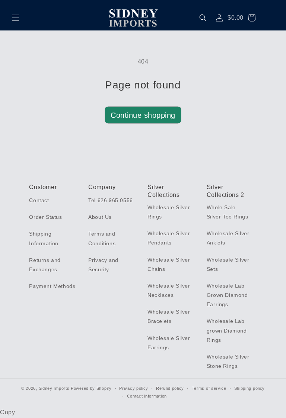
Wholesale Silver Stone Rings (228, 361)
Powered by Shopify (91, 388)
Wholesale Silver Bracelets (168, 316)
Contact (39, 200)
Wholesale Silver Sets (228, 264)
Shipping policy (249, 388)
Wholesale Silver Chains (168, 264)
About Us (100, 217)
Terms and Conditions (101, 238)
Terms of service (209, 388)
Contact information (147, 396)
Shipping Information (43, 238)
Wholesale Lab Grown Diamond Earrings (227, 295)
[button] (15, 18)
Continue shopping (143, 115)
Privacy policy (133, 388)
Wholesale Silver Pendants (168, 238)
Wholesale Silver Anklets (228, 238)
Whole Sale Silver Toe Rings (227, 212)
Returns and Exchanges (45, 264)
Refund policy (170, 388)
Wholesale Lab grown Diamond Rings (227, 330)
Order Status (45, 217)
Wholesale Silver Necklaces (168, 290)
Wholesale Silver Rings (168, 212)
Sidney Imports (54, 388)
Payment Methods (52, 286)
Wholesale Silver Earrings (168, 342)
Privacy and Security (103, 264)
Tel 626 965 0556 (110, 200)
